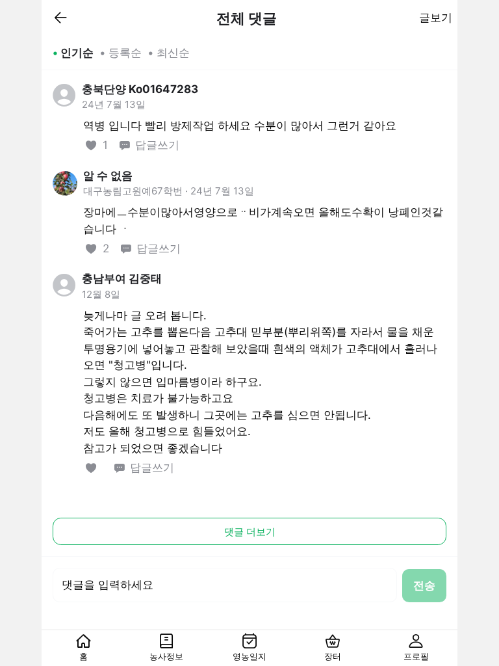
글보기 (435, 17)
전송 (424, 585)
